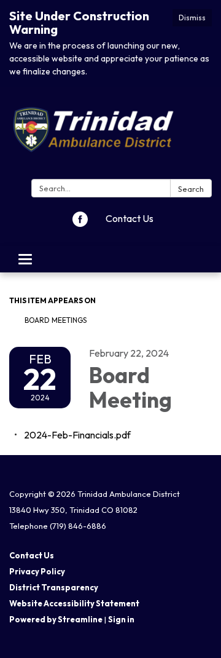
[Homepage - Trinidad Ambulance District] (110, 135)
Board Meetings (56, 320)
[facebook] (80, 223)
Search (191, 189)
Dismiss (192, 17)
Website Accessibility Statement (74, 603)
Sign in (121, 619)
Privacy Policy (37, 571)
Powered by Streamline (56, 619)
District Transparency (53, 587)
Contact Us (129, 218)
